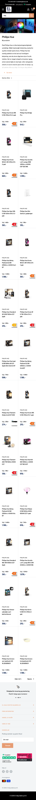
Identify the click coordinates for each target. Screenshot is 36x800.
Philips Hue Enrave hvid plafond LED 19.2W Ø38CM (26, 661)
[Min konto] (28, 9)
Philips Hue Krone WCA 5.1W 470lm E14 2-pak (8, 162)
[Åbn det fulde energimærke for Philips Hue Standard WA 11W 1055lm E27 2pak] (14, 573)
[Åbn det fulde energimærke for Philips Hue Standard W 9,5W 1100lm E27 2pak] (14, 325)
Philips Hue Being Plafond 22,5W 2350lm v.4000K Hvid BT (25, 364)
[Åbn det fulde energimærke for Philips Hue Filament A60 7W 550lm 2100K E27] (14, 472)
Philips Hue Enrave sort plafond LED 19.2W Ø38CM (8, 661)
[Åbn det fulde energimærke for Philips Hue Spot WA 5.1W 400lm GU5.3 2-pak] (14, 224)
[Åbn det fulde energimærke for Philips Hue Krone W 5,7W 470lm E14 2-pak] (32, 325)
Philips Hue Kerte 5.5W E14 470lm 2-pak (26, 612)
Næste (29, 679)
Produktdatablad (14, 125)
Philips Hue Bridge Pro (26, 114)
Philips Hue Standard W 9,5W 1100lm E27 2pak (9, 314)
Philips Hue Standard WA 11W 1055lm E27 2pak (9, 562)
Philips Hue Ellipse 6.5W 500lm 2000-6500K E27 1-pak (26, 511)
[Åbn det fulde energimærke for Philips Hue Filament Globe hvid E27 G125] (14, 422)
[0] (32, 9)
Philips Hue (5, 110)
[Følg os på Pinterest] (11, 771)
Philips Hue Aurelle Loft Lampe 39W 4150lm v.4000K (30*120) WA (26, 163)
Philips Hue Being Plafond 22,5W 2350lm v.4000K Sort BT (9, 264)
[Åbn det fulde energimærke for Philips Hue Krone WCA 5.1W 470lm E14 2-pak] (14, 175)
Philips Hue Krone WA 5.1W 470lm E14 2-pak (9, 114)
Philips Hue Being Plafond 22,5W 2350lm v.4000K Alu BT (8, 512)
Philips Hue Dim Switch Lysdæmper (26, 212)
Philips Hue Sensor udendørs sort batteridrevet (8, 612)
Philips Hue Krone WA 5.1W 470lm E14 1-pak (27, 414)
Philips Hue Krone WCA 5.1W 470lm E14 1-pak (26, 263)
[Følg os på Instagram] (7, 771)
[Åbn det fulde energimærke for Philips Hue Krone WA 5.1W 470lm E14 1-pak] (32, 423)
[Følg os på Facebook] (3, 771)
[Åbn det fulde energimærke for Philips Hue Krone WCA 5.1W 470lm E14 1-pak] (32, 275)
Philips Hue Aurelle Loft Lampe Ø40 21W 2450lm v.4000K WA (27, 562)
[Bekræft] (31, 15)
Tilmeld (7, 745)
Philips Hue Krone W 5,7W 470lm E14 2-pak (26, 314)
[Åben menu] (3, 9)
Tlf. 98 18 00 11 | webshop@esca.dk (18, 1)
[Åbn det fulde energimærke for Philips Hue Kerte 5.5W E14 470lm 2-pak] (32, 622)
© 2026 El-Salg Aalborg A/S (18, 796)
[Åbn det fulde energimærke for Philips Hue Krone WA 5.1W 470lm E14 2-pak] (14, 123)
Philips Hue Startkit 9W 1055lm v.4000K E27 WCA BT (26, 462)
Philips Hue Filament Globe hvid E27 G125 (8, 414)
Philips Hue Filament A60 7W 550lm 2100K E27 (9, 462)
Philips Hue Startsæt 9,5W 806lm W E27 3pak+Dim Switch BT (9, 363)
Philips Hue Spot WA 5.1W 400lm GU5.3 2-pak (9, 213)
